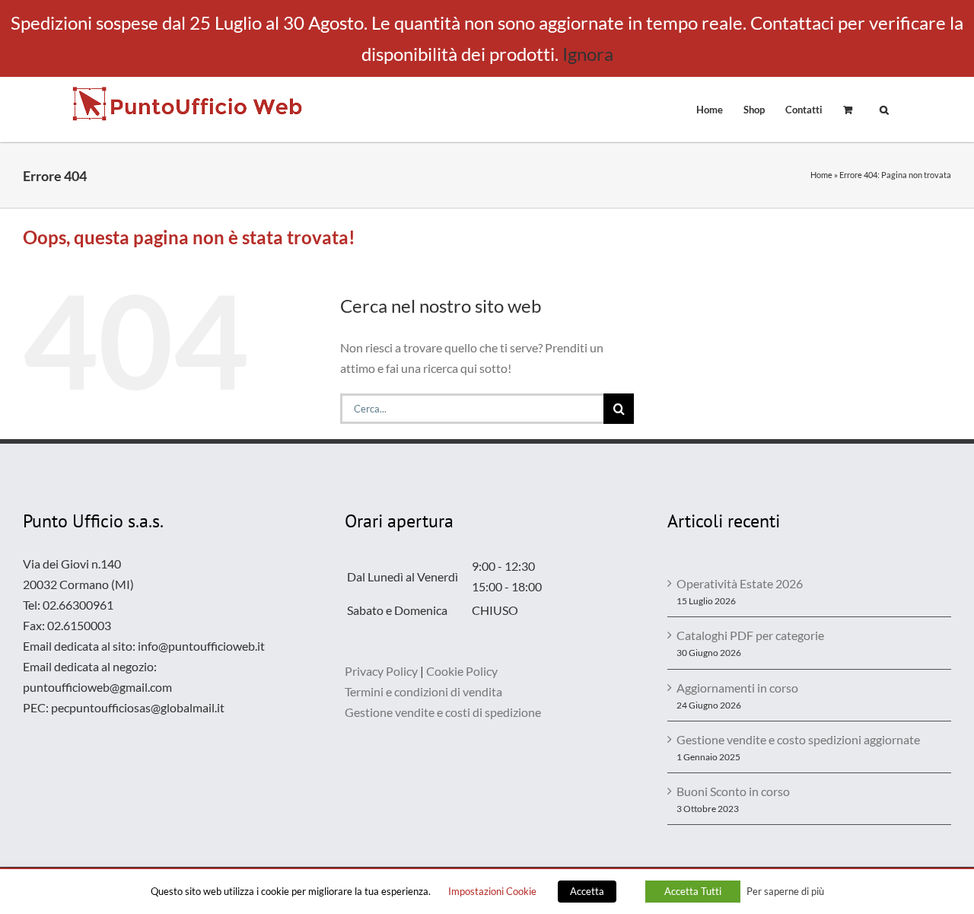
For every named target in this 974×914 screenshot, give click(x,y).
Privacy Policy (381, 671)
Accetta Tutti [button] (692, 891)
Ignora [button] (587, 54)
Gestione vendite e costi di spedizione (443, 712)
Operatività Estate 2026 (739, 583)
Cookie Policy (462, 671)
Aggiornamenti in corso (737, 687)
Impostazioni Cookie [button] (492, 891)
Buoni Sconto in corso (733, 791)
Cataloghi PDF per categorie (750, 635)
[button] (884, 109)
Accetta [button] (587, 891)
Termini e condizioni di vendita (423, 691)
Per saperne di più (785, 891)
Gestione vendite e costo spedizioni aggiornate (798, 739)
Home (821, 175)
